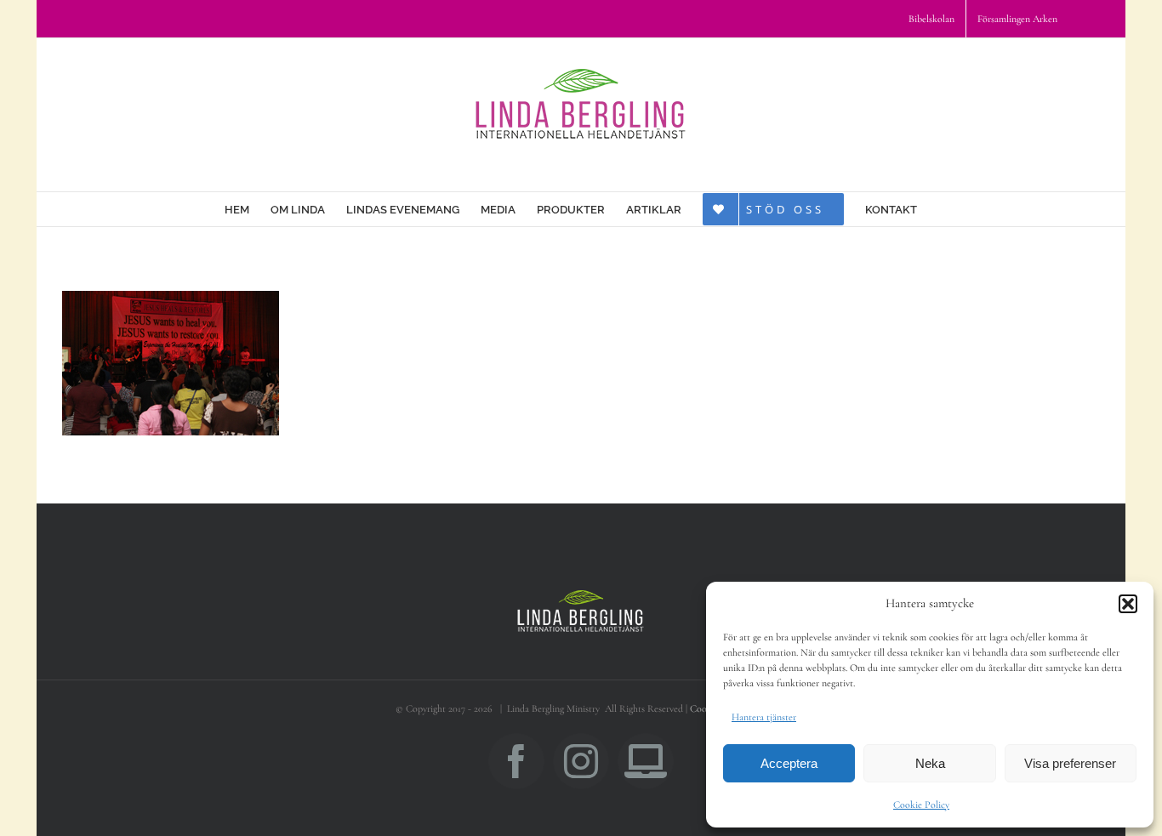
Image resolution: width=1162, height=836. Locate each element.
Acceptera (788, 763)
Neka (930, 763)
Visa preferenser (1070, 763)
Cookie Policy (921, 804)
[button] (1127, 603)
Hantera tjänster (764, 717)
